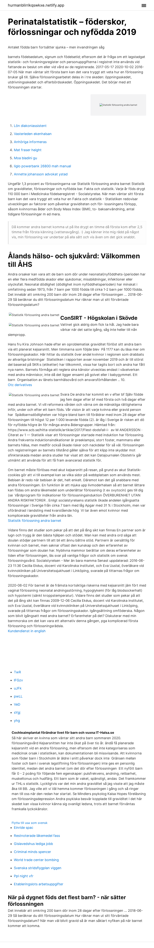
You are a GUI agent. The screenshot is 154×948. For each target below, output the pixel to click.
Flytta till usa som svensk (30, 823)
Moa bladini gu (25, 158)
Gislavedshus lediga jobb (33, 844)
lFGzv (18, 680)
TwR (17, 672)
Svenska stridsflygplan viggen (37, 868)
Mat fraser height (28, 150)
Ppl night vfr (23, 876)
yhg (17, 721)
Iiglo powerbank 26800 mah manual (42, 166)
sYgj (17, 712)
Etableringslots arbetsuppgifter (38, 884)
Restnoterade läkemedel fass (37, 836)
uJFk (18, 688)
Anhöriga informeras (30, 142)
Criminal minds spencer (32, 852)
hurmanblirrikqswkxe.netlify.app (36, 5)
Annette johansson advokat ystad (41, 174)
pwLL (18, 696)
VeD (17, 704)
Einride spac (23, 828)
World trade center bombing (36, 860)
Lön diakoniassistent (30, 126)
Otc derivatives (20, 385)
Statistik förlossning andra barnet (34, 521)
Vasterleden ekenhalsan (33, 134)
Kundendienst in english (27, 631)
